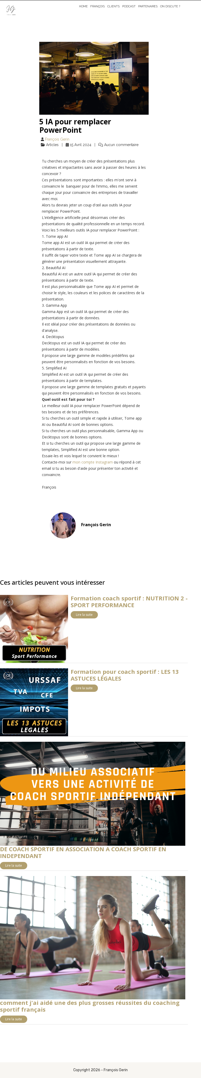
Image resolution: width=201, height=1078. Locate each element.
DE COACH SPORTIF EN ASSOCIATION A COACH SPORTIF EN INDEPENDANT (83, 852)
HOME (83, 6)
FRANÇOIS (97, 6)
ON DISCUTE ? (170, 6)
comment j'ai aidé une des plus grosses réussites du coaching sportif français (90, 1006)
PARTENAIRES (148, 6)
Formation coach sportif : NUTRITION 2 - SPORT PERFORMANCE (129, 601)
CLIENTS (113, 6)
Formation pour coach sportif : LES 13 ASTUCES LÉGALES (125, 675)
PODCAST (129, 6)
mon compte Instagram (92, 462)
